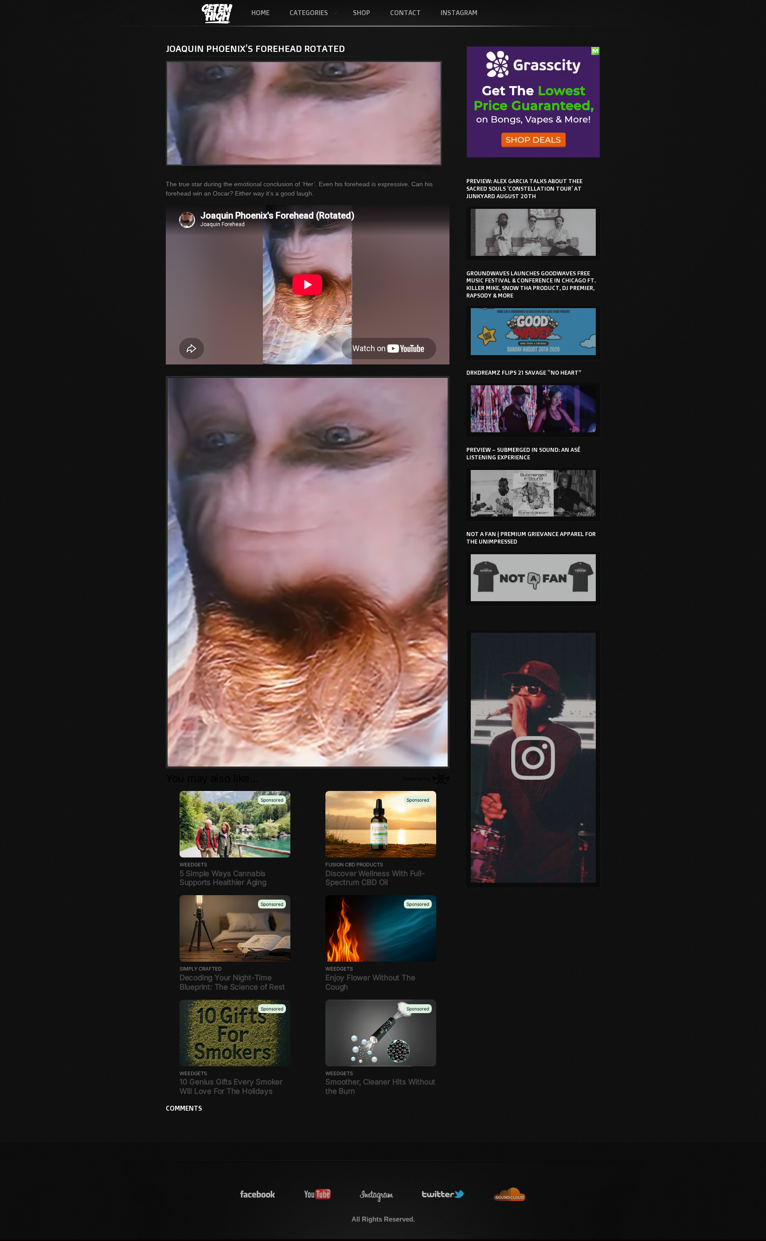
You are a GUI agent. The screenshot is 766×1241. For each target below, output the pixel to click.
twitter (443, 1194)
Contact (405, 12)
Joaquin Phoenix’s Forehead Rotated (255, 48)
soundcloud (510, 1194)
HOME (260, 12)
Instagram (459, 12)
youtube (318, 1194)
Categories (303, 13)
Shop (361, 12)
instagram (377, 1194)
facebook (258, 1194)
